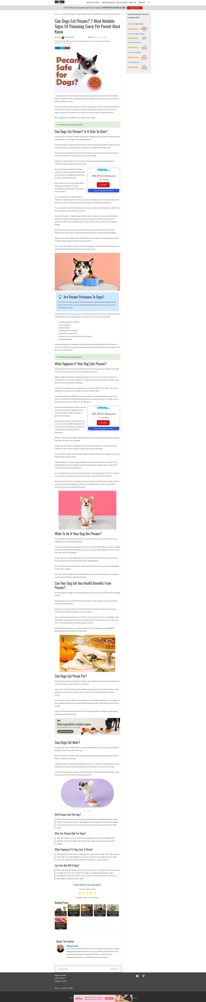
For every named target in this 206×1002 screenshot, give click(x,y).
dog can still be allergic (100, 377)
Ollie (132, 24)
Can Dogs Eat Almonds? (75, 125)
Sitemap (134, 998)
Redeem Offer (134, 8)
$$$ (144, 37)
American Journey (136, 42)
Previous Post (62, 969)
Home (57, 14)
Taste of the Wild (136, 52)
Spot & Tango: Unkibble (137, 34)
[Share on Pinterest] (67, 48)
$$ (144, 47)
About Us (72, 998)
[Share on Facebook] (57, 48)
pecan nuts (66, 112)
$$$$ (144, 28)
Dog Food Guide (60, 975)
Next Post (115, 969)
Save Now (103, 185)
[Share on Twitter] (62, 48)
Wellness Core (135, 62)
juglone (108, 208)
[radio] (79, 893)
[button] (149, 2)
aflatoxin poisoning (70, 314)
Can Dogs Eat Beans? (74, 357)
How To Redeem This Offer (103, 190)
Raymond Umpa (69, 37)
